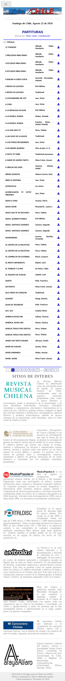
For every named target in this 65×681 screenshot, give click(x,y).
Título (28, 36)
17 (51, 370)
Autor (34, 36)
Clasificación (44, 36)
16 (46, 370)
